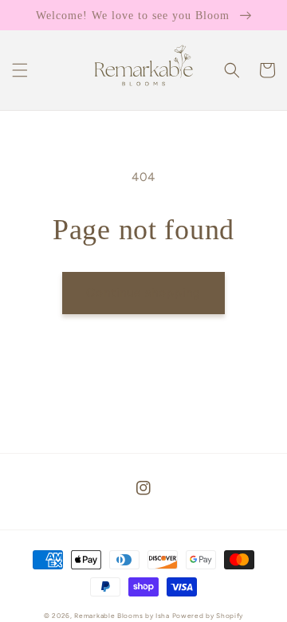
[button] (19, 70)
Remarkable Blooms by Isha (122, 616)
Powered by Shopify (208, 616)
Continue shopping (143, 292)
